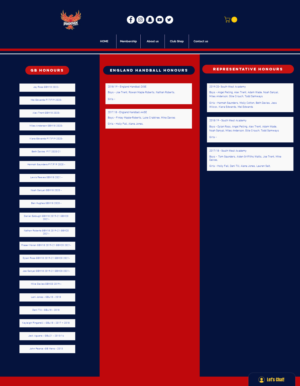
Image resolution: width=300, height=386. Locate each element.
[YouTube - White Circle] (160, 20)
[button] (231, 20)
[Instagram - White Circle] (140, 20)
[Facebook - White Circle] (131, 20)
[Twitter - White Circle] (169, 20)
